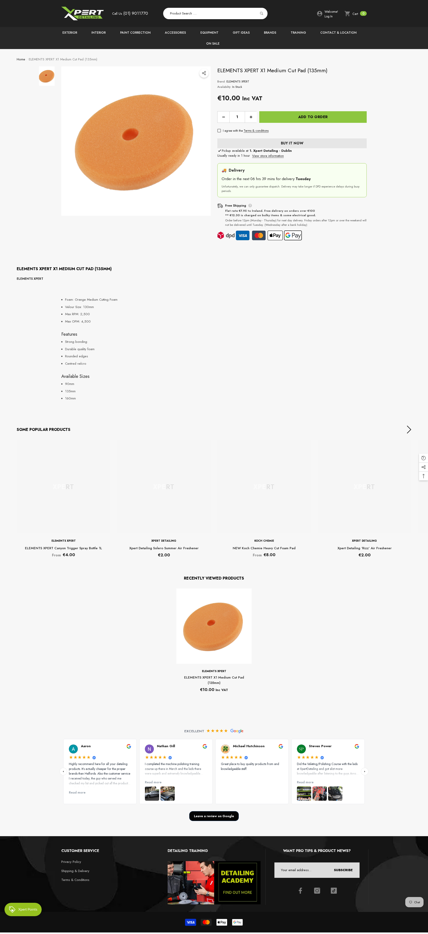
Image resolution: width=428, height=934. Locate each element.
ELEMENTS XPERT (237, 81)
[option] (136, 141)
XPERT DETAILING (163, 541)
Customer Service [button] (80, 850)
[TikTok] (334, 891)
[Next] (364, 771)
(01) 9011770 (135, 13)
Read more (77, 792)
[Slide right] (409, 429)
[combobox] (210, 14)
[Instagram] (317, 891)
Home (21, 59)
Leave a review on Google (214, 816)
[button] (355, 13)
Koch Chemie (264, 541)
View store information (268, 155)
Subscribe (343, 870)
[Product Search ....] (215, 13)
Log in (329, 16)
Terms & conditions (256, 130)
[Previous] (63, 771)
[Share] (204, 73)
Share (204, 73)
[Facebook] (300, 891)
